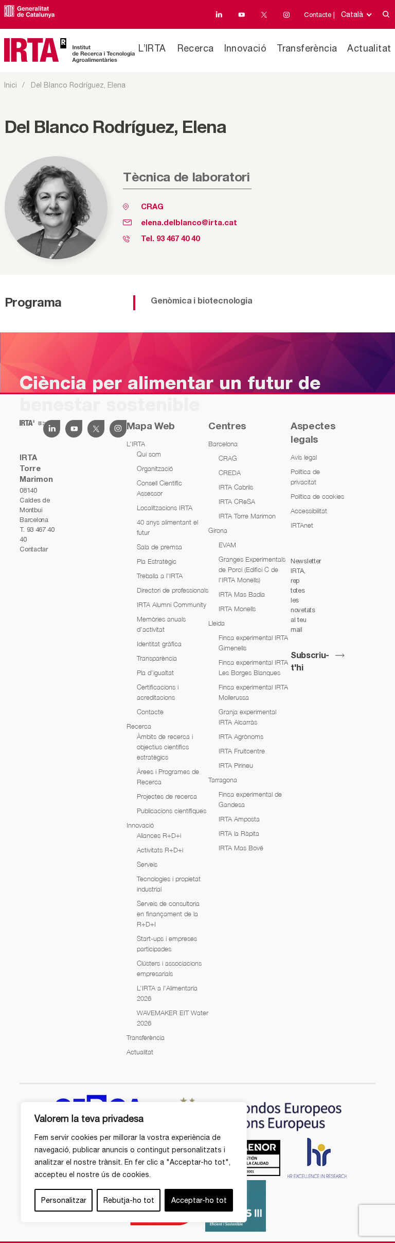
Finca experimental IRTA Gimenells (253, 642)
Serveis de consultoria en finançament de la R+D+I (168, 913)
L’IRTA (152, 48)
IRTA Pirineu (236, 765)
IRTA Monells (237, 608)
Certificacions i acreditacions (157, 692)
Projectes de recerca (167, 796)
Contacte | (319, 15)
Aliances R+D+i (159, 835)
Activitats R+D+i (160, 850)
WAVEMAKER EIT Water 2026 (172, 1018)
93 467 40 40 (178, 239)
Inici (10, 85)
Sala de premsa (159, 547)
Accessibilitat (309, 511)
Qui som (149, 454)
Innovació (245, 48)
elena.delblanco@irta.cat (189, 223)
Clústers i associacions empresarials (169, 968)
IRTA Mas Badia (242, 594)
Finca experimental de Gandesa (250, 799)
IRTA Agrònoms (241, 736)
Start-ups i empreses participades (167, 943)
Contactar (33, 549)
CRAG (152, 207)
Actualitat (369, 48)
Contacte (150, 712)
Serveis (147, 864)
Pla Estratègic (156, 561)
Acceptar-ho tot (199, 1200)
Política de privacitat (305, 476)
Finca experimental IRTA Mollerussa (253, 692)
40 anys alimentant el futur (167, 527)
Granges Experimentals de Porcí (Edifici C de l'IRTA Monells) (252, 569)
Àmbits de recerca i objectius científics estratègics (165, 746)
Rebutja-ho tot (128, 1200)
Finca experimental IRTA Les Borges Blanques (253, 667)
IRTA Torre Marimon (247, 516)
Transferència (307, 48)
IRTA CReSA (237, 501)
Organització (155, 468)
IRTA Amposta (239, 819)
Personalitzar (63, 1200)
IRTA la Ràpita (239, 833)
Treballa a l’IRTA (160, 576)
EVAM (227, 545)
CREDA (230, 472)
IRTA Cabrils (236, 487)
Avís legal (304, 457)
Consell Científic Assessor (159, 488)
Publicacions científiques (171, 811)
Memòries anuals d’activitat (161, 624)
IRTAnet (302, 525)
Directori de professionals (172, 590)
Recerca (195, 48)
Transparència (157, 658)
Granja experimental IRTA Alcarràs (247, 717)
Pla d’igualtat (155, 672)
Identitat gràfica (159, 644)
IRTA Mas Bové (241, 848)
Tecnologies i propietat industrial (169, 884)
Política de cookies (317, 496)
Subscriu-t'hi (310, 662)
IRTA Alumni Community (171, 604)
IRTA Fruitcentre (242, 751)
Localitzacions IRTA (164, 507)
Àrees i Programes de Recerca (168, 776)
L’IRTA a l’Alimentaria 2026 (167, 993)
